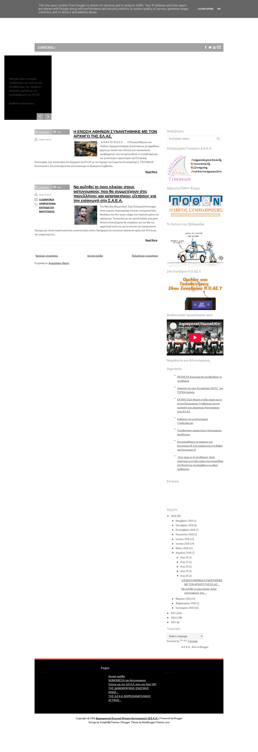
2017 (173, 613)
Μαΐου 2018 (182, 548)
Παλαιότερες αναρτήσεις (145, 255)
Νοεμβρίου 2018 (184, 520)
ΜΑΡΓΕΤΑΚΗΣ (47, 211)
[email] (219, 47)
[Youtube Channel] (214, 47)
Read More (151, 172)
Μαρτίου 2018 (183, 598)
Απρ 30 (184, 557)
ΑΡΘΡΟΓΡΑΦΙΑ (47, 203)
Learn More (205, 8)
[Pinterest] (206, 56)
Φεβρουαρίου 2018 (186, 603)
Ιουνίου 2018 (182, 543)
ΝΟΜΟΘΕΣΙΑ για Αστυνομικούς (127, 680)
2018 (173, 516)
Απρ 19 (184, 571)
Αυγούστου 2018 (185, 534)
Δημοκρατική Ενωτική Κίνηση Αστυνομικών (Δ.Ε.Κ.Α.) (127, 718)
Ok (218, 8)
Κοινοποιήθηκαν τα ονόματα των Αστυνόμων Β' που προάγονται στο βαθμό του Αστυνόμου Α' (199, 445)
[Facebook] (206, 47)
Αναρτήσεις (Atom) (59, 263)
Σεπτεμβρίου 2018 (185, 529)
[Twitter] (210, 47)
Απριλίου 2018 (183, 552)
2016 (173, 617)
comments (42, 132)
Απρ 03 (184, 575)
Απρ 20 (184, 566)
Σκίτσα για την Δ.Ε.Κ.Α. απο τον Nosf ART (132, 684)
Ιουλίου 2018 (182, 539)
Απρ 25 (184, 562)
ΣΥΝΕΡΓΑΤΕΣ (47, 47)
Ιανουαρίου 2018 (185, 607)
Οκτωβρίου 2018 (184, 525)
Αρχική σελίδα (95, 255)
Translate (192, 641)
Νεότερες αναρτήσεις (47, 255)
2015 (173, 622)
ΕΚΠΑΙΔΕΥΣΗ (46, 207)
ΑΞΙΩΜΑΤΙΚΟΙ (46, 199)
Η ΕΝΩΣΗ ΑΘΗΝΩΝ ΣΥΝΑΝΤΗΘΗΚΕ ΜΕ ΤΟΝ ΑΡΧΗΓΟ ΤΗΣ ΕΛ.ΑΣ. (115, 134)
